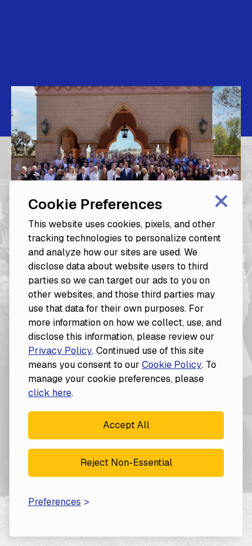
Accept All (126, 425)
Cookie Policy (172, 365)
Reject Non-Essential (126, 462)
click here (49, 393)
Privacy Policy (60, 350)
